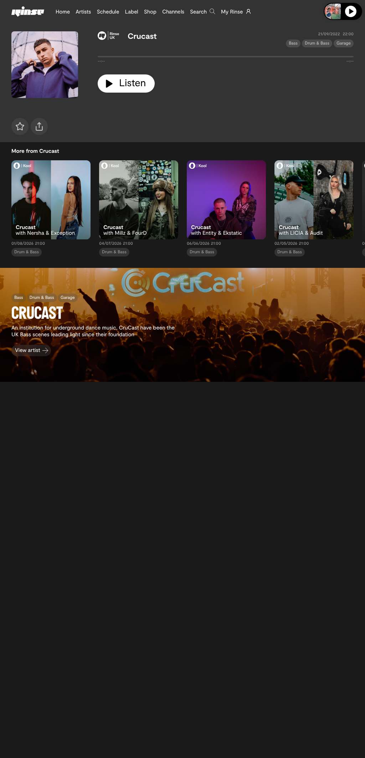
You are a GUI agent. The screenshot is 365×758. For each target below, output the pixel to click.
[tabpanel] (226, 58)
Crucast (142, 36)
